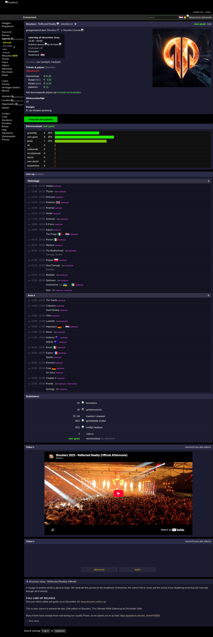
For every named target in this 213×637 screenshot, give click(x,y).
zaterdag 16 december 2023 (43, 37)
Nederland (33, 55)
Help (4, 130)
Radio (5, 75)
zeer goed (199, 24)
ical (209, 24)
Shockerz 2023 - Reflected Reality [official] (52, 581)
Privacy (5, 139)
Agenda (6, 38)
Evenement (29, 17)
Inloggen (6, 23)
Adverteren (7, 133)
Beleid (5, 126)
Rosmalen (33, 51)
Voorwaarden (9, 136)
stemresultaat (93, 438)
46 (78, 409)
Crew (4, 117)
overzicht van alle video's (198, 447)
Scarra (58, 254)
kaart (5, 49)
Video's (5, 65)
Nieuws (6, 35)
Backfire (50, 269)
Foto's (5, 62)
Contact (6, 113)
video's (89, 434)
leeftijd (102, 421)
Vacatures (7, 120)
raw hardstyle (43, 62)
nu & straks (7, 46)
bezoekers (91, 403)
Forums (6, 84)
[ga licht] (185, 17)
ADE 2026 (7, 42)
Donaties (6, 123)
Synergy (50, 254)
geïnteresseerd (94, 409)
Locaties (6, 100)
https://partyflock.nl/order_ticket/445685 (140, 615)
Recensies (7, 72)
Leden (5, 81)
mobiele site (198, 12)
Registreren (8, 26)
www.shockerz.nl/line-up (93, 601)
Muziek (5, 90)
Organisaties (8, 104)
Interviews (7, 69)
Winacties (9, 56)
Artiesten (6, 96)
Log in (45, 631)
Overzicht (6, 32)
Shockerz (31, 24)
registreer (60, 631)
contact (208, 12)
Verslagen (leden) (11, 87)
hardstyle (56, 62)
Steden (5, 108)
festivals (6, 52)
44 (78, 403)
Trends (5, 59)
